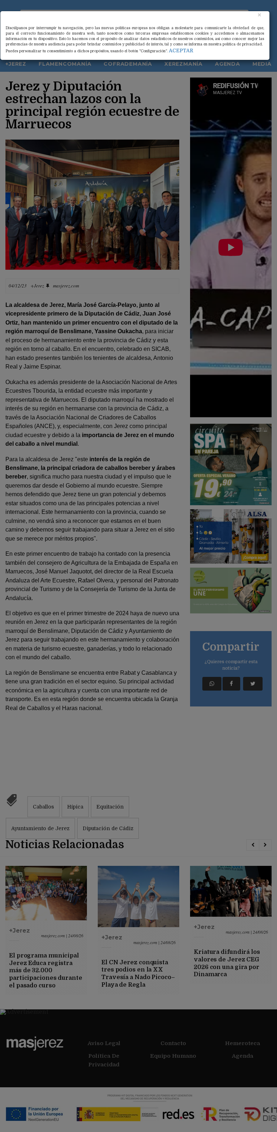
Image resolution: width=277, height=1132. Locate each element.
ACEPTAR (181, 50)
